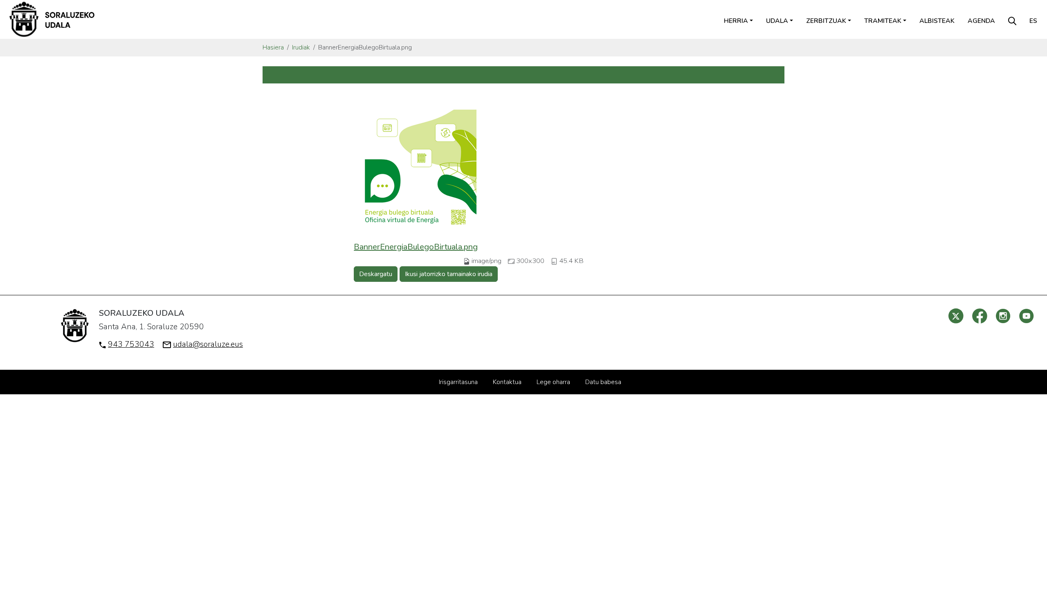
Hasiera (273, 47)
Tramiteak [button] (882, 20)
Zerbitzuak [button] (826, 20)
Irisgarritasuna (458, 382)
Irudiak (301, 47)
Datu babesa (603, 382)
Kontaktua (507, 382)
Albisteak (937, 20)
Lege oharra (553, 382)
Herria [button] (736, 20)
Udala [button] (777, 20)
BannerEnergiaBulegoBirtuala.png (416, 246)
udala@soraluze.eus (208, 344)
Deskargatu (375, 274)
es (1033, 20)
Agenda (981, 20)
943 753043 (131, 344)
